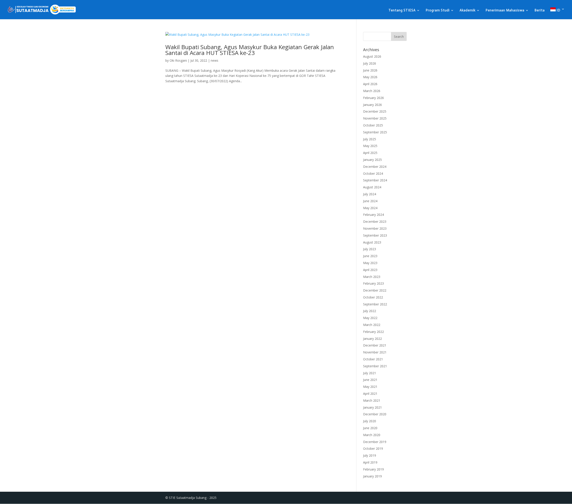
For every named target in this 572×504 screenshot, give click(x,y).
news (214, 60)
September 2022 (375, 304)
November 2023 (375, 228)
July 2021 (369, 373)
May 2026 (370, 77)
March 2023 (371, 277)
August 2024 (372, 187)
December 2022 (374, 290)
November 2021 (375, 352)
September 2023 (375, 235)
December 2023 (374, 221)
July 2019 (369, 455)
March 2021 (371, 400)
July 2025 (369, 139)
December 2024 (374, 166)
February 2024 (373, 214)
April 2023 (370, 270)
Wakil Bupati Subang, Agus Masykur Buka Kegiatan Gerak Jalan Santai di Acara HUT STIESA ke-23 (249, 50)
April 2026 (370, 84)
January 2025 (372, 160)
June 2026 (370, 70)
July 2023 (369, 249)
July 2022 (369, 311)
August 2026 (372, 56)
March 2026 (371, 91)
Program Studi (438, 10)
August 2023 (372, 242)
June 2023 (370, 256)
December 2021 (374, 345)
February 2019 (373, 469)
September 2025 (375, 132)
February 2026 (373, 98)
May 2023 (370, 263)
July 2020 (369, 421)
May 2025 (370, 146)
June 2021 (370, 380)
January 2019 (372, 476)
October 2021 (373, 359)
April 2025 (370, 153)
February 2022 (373, 332)
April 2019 (370, 462)
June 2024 (370, 201)
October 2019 (373, 448)
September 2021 (375, 366)
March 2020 (371, 435)
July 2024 (369, 194)
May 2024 (370, 208)
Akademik (467, 10)
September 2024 (375, 180)
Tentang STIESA (402, 10)
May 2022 (370, 318)
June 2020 (370, 428)
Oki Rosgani (178, 60)
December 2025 (374, 111)
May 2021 (370, 386)
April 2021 (370, 393)
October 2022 (373, 297)
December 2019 (374, 442)
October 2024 (373, 173)
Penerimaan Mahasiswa (505, 10)
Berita (539, 10)
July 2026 (369, 63)
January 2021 (372, 407)
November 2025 (375, 118)
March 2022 (371, 325)
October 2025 (373, 125)
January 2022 (372, 338)
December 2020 (374, 414)
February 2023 (373, 283)
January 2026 (372, 105)
